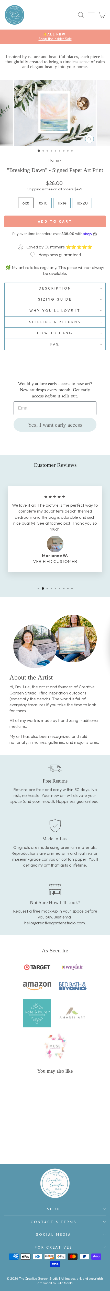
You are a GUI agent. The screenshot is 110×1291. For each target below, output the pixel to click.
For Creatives (54, 1247)
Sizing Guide (55, 299)
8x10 (43, 203)
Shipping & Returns (55, 322)
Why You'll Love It (55, 311)
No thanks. (58, 686)
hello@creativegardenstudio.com (54, 922)
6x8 (25, 203)
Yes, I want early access (55, 424)
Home (54, 160)
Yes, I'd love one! (58, 671)
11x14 (62, 203)
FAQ (55, 344)
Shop (53, 1209)
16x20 (82, 203)
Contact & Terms (54, 1222)
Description (55, 288)
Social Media (53, 1234)
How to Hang (55, 333)
